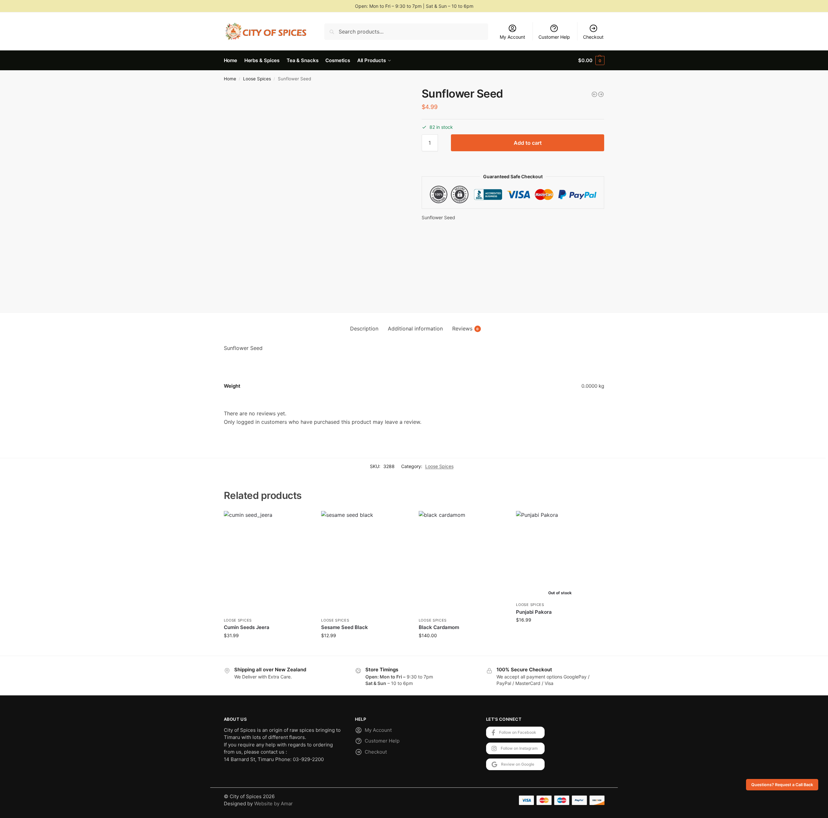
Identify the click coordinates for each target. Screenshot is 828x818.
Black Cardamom (439, 627)
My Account (512, 37)
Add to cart (528, 143)
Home (230, 78)
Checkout (593, 37)
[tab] (364, 328)
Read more (560, 633)
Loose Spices (257, 78)
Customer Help (554, 37)
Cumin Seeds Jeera (246, 627)
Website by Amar (273, 803)
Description (364, 328)
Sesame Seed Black (344, 627)
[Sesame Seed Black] (365, 562)
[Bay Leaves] (594, 94)
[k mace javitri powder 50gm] (601, 94)
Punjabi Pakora (534, 612)
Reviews (465, 328)
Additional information (415, 328)
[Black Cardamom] (463, 562)
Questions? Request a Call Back (782, 784)
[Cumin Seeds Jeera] (268, 562)
